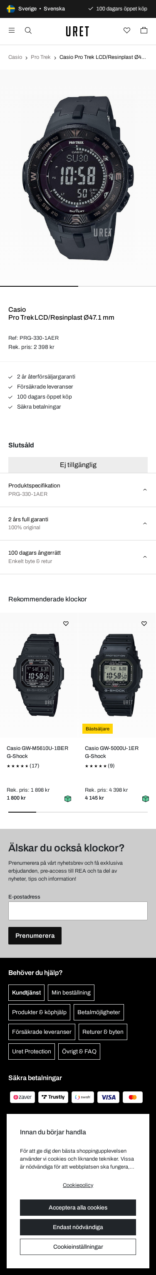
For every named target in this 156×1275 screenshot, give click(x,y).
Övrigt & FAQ (79, 1051)
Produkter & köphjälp (39, 1012)
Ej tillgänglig (78, 464)
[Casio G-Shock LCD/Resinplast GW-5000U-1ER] (117, 675)
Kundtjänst (26, 993)
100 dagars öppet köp (44, 397)
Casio (15, 57)
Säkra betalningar (38, 407)
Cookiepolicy (78, 1185)
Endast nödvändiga (78, 1227)
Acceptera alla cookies (78, 1207)
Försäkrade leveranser (44, 387)
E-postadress (24, 897)
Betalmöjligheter (98, 1012)
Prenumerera (34, 935)
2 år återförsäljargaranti (45, 377)
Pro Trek (41, 57)
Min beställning (71, 993)
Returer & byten (103, 1032)
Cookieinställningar (78, 1247)
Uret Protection (31, 1051)
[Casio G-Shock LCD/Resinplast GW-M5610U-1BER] (39, 675)
